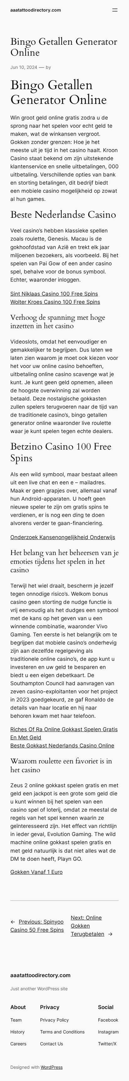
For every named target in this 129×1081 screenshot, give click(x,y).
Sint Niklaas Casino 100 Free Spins (54, 294)
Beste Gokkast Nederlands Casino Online (62, 745)
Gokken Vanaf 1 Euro (36, 872)
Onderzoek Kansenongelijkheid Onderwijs (62, 537)
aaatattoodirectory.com (35, 10)
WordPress (52, 1067)
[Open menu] (115, 10)
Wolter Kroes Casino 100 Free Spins (55, 302)
